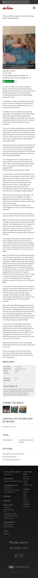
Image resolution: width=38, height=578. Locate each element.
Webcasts (26, 506)
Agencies (6, 533)
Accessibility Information (11, 516)
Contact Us (7, 507)
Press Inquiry (9, 522)
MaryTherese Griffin (18, 75)
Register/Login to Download (14, 454)
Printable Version (11, 457)
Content (26, 489)
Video (25, 494)
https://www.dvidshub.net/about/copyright (15, 395)
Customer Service (9, 518)
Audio (25, 498)
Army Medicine (8, 440)
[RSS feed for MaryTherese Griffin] (27, 75)
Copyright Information (10, 514)
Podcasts (26, 502)
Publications (27, 504)
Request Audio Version (12, 460)
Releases (26, 476)
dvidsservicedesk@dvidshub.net (13, 481)
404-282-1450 (8, 474)
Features (7, 496)
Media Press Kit (8, 527)
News (25, 496)
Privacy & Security (9, 509)
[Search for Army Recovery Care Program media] (28, 78)
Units (6, 531)
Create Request (8, 525)
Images (25, 492)
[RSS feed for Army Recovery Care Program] (30, 78)
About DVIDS (8, 505)
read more (23, 67)
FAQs (5, 512)
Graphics (26, 500)
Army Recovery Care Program (14, 78)
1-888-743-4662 (8, 488)
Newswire (7, 501)
